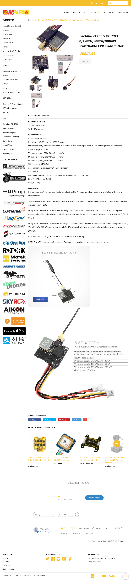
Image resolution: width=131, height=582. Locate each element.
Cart (95, 3)
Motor (5, 75)
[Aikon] (14, 310)
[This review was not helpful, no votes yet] (121, 541)
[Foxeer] (14, 226)
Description (34, 116)
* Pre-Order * (8, 59)
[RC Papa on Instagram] (58, 560)
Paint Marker (8, 128)
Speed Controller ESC (12, 26)
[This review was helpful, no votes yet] (116, 541)
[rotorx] (14, 250)
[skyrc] (14, 301)
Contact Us (6, 565)
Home (30, 20)
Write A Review (94, 497)
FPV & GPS (7, 38)
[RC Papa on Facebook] (53, 560)
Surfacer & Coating (11, 136)
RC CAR (94, 12)
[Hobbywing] (14, 266)
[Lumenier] (14, 210)
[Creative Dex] (14, 243)
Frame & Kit (8, 42)
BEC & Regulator (10, 108)
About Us (6, 562)
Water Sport (8, 153)
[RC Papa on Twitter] (47, 560)
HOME (66, 12)
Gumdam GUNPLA (10, 124)
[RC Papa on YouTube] (64, 560)
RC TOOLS (108, 12)
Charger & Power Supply (13, 104)
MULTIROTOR (79, 12)
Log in (103, 3)
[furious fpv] (14, 202)
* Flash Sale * (8, 55)
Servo (5, 88)
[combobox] (44, 514)
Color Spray (8, 141)
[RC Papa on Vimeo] (70, 560)
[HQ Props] (14, 191)
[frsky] (14, 294)
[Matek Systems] (14, 258)
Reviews (45, 116)
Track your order (8, 569)
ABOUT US (123, 12)
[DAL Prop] (14, 234)
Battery (6, 112)
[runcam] (14, 218)
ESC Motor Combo (11, 79)
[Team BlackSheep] (14, 177)
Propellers (7, 34)
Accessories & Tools (11, 51)
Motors (6, 30)
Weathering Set (9, 132)
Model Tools (8, 145)
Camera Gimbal (9, 149)
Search (5, 558)
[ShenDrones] (14, 285)
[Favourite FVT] (14, 275)
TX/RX (5, 47)
